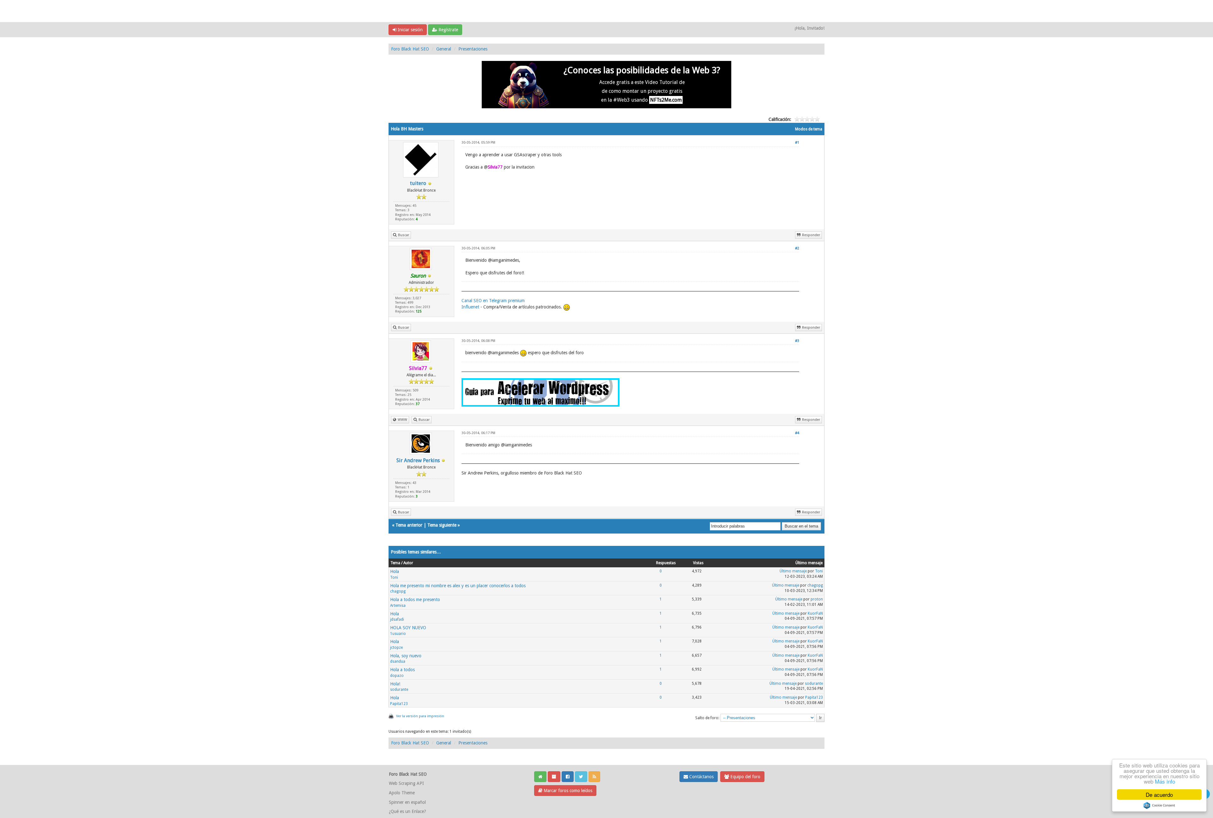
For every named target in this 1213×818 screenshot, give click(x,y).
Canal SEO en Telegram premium (493, 300)
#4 (797, 433)
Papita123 (399, 704)
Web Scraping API (406, 783)
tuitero (418, 183)
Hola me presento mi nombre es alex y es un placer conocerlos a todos (458, 585)
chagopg (398, 591)
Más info (1165, 781)
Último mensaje (793, 571)
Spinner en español (407, 802)
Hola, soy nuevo (405, 655)
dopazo (397, 675)
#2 (797, 248)
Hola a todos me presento (415, 599)
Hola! (395, 683)
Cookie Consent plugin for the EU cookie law (1159, 805)
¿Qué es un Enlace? (407, 811)
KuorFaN (815, 613)
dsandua (397, 661)
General (443, 48)
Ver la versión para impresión (420, 716)
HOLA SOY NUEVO (408, 627)
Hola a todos (402, 669)
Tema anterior (408, 525)
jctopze (396, 647)
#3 (797, 341)
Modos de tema (808, 129)
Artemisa (398, 605)
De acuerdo (1159, 794)
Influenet (470, 306)
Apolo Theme (402, 792)
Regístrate (447, 29)
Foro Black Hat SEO (410, 48)
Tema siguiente (441, 525)
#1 (797, 142)
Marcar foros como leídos (567, 790)
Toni (394, 577)
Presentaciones (472, 48)
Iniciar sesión (409, 29)
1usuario (398, 633)
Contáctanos (701, 776)
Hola (394, 571)
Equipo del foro (744, 776)
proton (817, 599)
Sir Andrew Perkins (418, 460)
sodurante (399, 689)
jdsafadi (397, 619)
